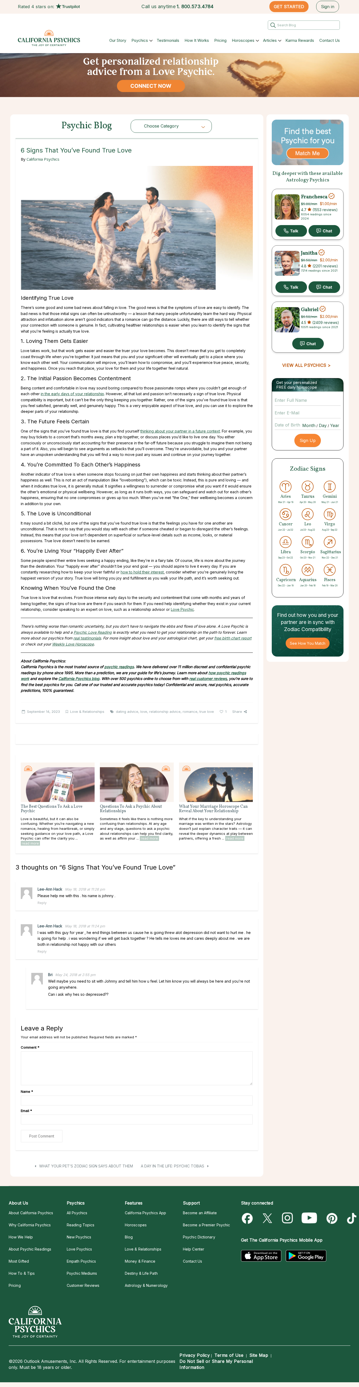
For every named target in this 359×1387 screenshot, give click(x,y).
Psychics (139, 40)
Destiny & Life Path (141, 1273)
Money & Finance (140, 1261)
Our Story (117, 40)
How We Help (21, 1237)
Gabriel (310, 309)
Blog (129, 1237)
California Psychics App (145, 1213)
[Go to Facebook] (248, 1218)
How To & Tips (22, 1273)
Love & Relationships (87, 711)
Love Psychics (79, 1249)
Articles (270, 40)
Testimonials (168, 40)
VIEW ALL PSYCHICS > (306, 365)
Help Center (193, 1249)
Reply (42, 903)
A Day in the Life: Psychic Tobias (173, 1166)
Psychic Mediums (82, 1273)
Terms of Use (228, 1355)
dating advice (127, 711)
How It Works (196, 40)
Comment (30, 1047)
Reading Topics (80, 1225)
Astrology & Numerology (146, 1285)
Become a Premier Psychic (206, 1225)
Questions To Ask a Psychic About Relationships (131, 809)
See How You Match (307, 643)
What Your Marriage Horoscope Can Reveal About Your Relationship (213, 809)
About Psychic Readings (30, 1249)
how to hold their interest (142, 572)
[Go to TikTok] (350, 1218)
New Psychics (79, 1237)
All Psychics (77, 1213)
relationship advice (165, 711)
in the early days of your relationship (72, 394)
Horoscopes (243, 40)
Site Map (258, 1355)
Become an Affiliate (200, 1213)
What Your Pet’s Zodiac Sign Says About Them (85, 1166)
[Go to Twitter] (268, 1218)
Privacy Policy (195, 1355)
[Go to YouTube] (309, 1218)
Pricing (220, 40)
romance (190, 711)
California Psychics (43, 159)
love (143, 711)
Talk (291, 231)
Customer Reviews (83, 1285)
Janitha (309, 253)
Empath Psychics (81, 1261)
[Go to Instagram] (287, 1218)
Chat (324, 231)
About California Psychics (31, 1213)
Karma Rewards (299, 40)
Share (237, 711)
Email (26, 1111)
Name (27, 1091)
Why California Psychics (30, 1225)
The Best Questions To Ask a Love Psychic (52, 809)
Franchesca (314, 196)
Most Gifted (19, 1261)
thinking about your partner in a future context (180, 431)
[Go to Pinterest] (331, 1218)
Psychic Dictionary (199, 1237)
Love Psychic (182, 609)
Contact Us (329, 40)
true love (206, 711)
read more (30, 843)
